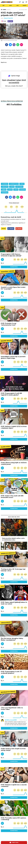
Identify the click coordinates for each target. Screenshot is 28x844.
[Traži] (19, 2)
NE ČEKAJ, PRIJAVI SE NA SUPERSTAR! (12, 101)
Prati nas (15, 842)
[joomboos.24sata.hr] (6, 2)
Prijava (4, 228)
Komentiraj (14, 267)
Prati (5, 21)
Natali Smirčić (8, 18)
